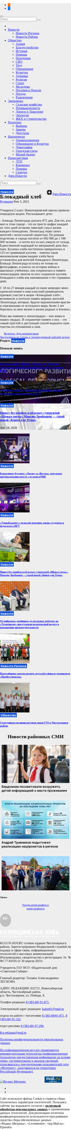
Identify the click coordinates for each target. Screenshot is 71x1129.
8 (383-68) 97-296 (32, 1026)
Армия (20, 44)
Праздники (23, 58)
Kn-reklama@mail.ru (13, 1032)
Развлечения (24, 97)
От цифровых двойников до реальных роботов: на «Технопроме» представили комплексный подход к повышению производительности (29, 624)
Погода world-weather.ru (35, 905)
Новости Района (27, 36)
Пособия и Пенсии (28, 90)
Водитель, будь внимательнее (21, 333)
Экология (22, 115)
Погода (21, 93)
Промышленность (28, 108)
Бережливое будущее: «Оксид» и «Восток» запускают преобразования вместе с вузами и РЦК (32, 367)
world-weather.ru (36, 908)
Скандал (21, 172)
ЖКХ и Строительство (31, 118)
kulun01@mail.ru (53, 1009)
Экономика (15, 101)
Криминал (23, 165)
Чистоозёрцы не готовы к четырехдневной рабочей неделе (35, 337)
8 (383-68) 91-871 (37, 1002)
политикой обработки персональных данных (30, 1107)
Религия (21, 79)
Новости (14, 29)
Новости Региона (27, 33)
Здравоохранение (27, 140)
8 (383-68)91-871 (53, 1015)
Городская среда (26, 151)
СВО (19, 61)
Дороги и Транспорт (29, 111)
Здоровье (22, 76)
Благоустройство (27, 47)
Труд (19, 65)
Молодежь (23, 86)
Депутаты (22, 133)
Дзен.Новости (17, 175)
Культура (22, 72)
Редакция (6, 201)
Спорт (20, 83)
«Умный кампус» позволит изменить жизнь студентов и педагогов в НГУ (31, 391)
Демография (24, 147)
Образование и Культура (32, 143)
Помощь (21, 54)
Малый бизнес (25, 154)
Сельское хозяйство (29, 104)
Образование (24, 69)
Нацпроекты (16, 136)
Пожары (21, 168)
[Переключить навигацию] (1, 16)
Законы (21, 129)
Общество (14, 40)
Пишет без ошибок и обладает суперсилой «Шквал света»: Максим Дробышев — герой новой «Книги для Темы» (32, 416)
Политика (14, 122)
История (21, 51)
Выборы (21, 126)
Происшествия (18, 158)
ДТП (19, 161)
